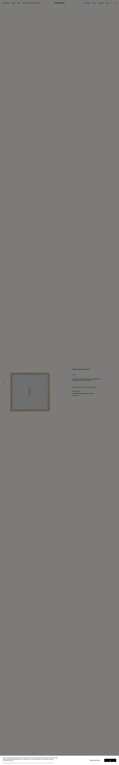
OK (110, 760)
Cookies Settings (95, 760)
